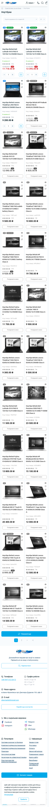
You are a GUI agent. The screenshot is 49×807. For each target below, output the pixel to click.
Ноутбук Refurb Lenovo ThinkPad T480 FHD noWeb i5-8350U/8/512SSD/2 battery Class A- (12, 207)
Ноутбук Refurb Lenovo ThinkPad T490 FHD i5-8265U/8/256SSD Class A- (11, 360)
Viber (30, 725)
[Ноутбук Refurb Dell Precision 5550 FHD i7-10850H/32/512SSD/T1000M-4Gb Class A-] (36, 393)
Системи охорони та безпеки (12, 742)
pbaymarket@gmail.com (10, 700)
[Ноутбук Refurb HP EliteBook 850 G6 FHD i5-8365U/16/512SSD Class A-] (36, 444)
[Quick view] (22, 27)
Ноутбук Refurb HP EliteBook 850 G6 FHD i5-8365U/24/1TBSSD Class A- (36, 257)
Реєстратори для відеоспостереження (9, 761)
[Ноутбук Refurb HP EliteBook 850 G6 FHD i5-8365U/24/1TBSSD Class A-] (36, 242)
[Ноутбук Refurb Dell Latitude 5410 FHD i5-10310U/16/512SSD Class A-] (36, 36)
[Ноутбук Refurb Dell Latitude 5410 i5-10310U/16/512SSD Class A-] (12, 141)
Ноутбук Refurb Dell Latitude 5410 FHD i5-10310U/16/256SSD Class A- (12, 51)
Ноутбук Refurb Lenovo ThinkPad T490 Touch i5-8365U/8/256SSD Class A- (11, 558)
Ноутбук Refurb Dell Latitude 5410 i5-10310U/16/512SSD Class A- (12, 156)
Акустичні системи (8, 754)
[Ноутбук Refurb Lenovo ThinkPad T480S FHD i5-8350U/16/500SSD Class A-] (36, 593)
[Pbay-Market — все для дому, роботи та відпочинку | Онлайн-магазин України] (24, 652)
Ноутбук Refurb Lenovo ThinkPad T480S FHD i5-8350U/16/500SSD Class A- (36, 608)
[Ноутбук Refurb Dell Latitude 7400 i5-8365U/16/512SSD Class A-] (36, 294)
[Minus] (4, 74)
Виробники (33, 760)
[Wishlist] (22, 31)
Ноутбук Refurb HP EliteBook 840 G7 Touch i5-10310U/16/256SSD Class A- (12, 608)
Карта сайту (33, 757)
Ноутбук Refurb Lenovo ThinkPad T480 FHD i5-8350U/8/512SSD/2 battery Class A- (12, 258)
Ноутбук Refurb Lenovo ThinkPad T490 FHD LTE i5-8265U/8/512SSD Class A (36, 156)
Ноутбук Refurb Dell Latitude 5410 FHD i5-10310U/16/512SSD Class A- (36, 51)
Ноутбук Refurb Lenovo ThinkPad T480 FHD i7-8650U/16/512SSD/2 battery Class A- (36, 207)
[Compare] (22, 34)
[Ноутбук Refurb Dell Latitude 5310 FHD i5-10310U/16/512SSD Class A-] (12, 393)
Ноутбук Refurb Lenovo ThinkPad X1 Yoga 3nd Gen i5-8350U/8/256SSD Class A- (36, 508)
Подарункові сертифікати (34, 764)
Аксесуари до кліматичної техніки (13, 757)
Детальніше (8, 794)
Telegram (31, 722)
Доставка (32, 745)
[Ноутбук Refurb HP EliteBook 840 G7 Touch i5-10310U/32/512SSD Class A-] (12, 492)
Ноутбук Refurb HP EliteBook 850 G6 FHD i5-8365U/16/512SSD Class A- (36, 459)
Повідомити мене (36, 126)
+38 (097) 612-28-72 (8, 680)
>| (33, 640)
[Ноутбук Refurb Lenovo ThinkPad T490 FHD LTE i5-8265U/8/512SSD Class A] (36, 141)
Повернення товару (36, 754)
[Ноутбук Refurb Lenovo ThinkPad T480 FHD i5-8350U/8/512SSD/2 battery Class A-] (12, 242)
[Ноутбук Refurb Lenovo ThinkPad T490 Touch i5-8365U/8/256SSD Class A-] (12, 543)
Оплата (32, 748)
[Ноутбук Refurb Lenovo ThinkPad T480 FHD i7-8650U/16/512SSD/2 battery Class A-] (36, 191)
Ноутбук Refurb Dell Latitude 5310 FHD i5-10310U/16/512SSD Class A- (12, 408)
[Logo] (11, 3)
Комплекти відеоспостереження (13, 745)
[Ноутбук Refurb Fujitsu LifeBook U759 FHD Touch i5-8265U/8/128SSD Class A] (12, 444)
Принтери (5, 751)
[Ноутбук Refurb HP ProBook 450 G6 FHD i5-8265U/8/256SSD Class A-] (36, 90)
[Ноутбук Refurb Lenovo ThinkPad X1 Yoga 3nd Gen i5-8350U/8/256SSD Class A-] (36, 492)
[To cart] (21, 75)
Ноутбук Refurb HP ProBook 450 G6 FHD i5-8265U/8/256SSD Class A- (36, 105)
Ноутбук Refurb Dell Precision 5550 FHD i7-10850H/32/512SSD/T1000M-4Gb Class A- (36, 409)
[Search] (42, 3)
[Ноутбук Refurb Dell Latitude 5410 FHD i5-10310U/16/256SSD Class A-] (12, 36)
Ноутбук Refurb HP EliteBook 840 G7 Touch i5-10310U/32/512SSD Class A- (12, 507)
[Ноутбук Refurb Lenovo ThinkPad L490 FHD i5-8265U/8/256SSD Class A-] (12, 90)
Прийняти (23, 799)
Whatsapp (31, 729)
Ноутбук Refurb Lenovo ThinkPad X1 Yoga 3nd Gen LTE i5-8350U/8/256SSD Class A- (36, 559)
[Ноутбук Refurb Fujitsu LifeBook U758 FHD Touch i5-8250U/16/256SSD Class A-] (12, 294)
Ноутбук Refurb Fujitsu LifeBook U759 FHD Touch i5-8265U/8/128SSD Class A (12, 459)
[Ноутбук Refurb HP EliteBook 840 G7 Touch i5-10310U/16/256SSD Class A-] (12, 593)
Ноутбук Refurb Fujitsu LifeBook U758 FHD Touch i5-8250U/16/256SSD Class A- (12, 310)
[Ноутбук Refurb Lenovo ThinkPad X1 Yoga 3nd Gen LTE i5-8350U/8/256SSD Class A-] (36, 543)
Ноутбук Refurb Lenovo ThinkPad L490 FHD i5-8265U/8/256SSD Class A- (11, 105)
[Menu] (2, 3)
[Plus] (12, 74)
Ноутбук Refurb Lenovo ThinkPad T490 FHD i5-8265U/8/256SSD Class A (35, 360)
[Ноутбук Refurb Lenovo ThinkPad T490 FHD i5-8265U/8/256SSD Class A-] (12, 345)
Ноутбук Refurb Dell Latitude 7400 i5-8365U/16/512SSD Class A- (36, 309)
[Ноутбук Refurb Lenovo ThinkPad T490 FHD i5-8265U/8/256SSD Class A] (36, 345)
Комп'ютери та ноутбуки (13, 8)
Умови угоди (33, 742)
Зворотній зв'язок (35, 751)
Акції (31, 768)
